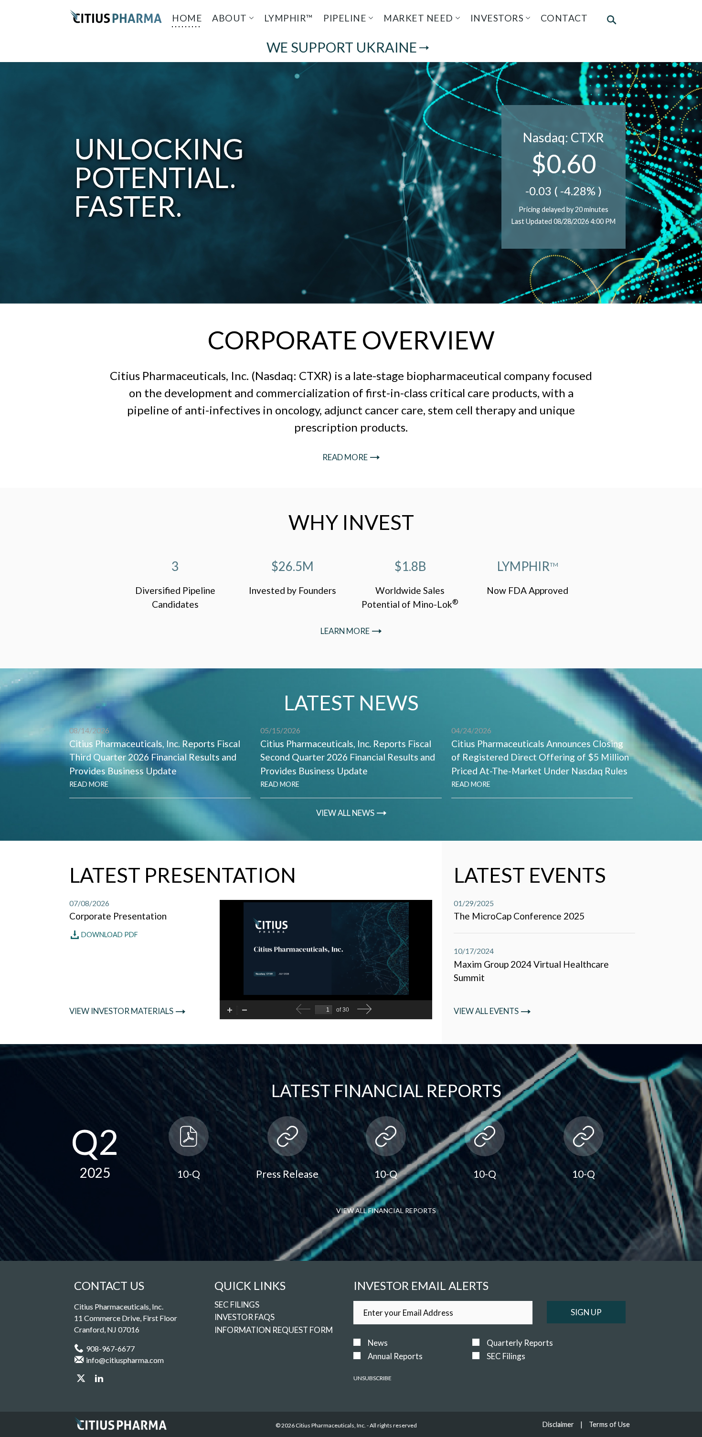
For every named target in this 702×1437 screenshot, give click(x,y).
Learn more (345, 631)
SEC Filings (236, 1305)
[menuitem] (187, 18)
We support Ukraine (341, 47)
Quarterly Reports (520, 1343)
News (378, 1343)
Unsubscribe (372, 1378)
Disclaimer (558, 1424)
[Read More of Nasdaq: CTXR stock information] (563, 177)
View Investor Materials (121, 1011)
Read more (345, 457)
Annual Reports (395, 1356)
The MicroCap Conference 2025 (519, 915)
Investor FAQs (244, 1317)
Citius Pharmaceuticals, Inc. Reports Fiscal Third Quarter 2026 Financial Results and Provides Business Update (154, 757)
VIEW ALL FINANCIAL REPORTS (386, 1210)
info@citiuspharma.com (125, 1359)
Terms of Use (609, 1424)
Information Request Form (273, 1330)
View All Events (486, 1011)
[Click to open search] (611, 21)
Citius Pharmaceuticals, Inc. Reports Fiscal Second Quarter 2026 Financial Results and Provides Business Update (347, 757)
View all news (345, 813)
